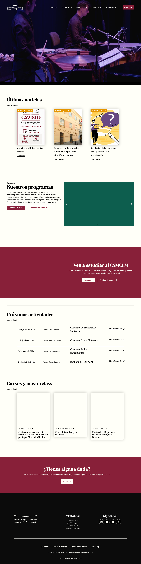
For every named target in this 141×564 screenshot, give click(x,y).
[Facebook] (112, 521)
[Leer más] (26, 156)
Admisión (110, 7)
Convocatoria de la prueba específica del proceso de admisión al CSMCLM (66, 152)
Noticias (54, 7)
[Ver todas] (17, 105)
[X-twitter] (118, 521)
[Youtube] (107, 521)
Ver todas (11, 105)
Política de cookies (60, 547)
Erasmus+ (80, 7)
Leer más (21, 156)
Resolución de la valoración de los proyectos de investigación (104, 152)
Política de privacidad (79, 547)
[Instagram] (101, 521)
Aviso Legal (95, 547)
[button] (66, 204)
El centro (65, 7)
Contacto (45, 547)
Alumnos (95, 7)
